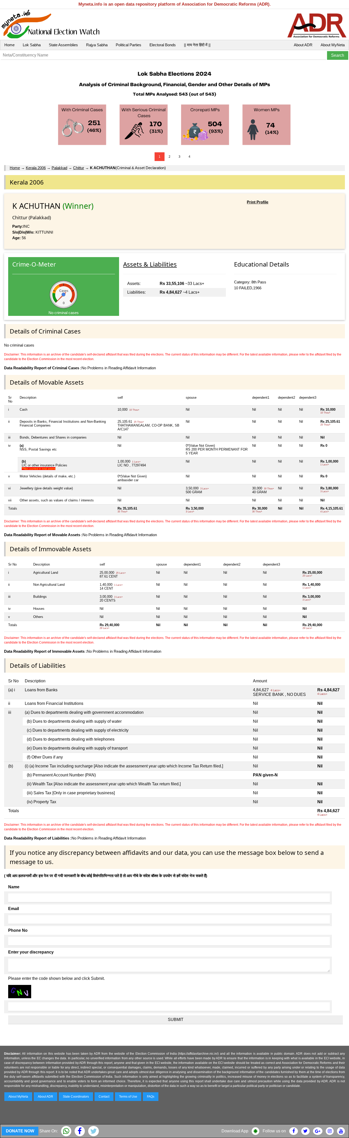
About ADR (303, 45)
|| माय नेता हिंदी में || (197, 45)
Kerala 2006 (36, 168)
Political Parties (128, 45)
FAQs (150, 1096)
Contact (104, 1096)
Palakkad (59, 168)
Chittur (78, 168)
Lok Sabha (32, 45)
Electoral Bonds (162, 45)
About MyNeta (333, 45)
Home (9, 45)
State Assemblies (63, 45)
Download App (235, 1131)
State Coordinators (76, 1096)
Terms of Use (128, 1096)
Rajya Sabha (97, 45)
